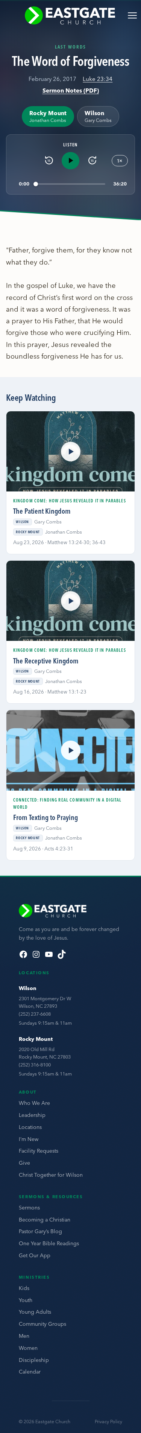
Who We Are (34, 1103)
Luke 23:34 (97, 78)
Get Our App (34, 1255)
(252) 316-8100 (35, 1065)
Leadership (32, 1115)
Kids (24, 1288)
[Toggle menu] (132, 15)
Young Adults (35, 1311)
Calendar (30, 1371)
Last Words (70, 47)
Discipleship (34, 1360)
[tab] (48, 116)
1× (120, 161)
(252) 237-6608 (35, 1014)
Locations (30, 1127)
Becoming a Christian (44, 1219)
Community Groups (42, 1323)
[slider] (70, 184)
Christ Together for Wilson (51, 1174)
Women (28, 1348)
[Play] (70, 160)
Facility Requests (38, 1150)
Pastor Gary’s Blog (40, 1231)
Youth (25, 1300)
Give (24, 1162)
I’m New (28, 1139)
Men (24, 1336)
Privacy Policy (108, 1421)
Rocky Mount (36, 1039)
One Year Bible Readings (49, 1243)
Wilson (27, 988)
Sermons (29, 1207)
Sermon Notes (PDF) (70, 90)
